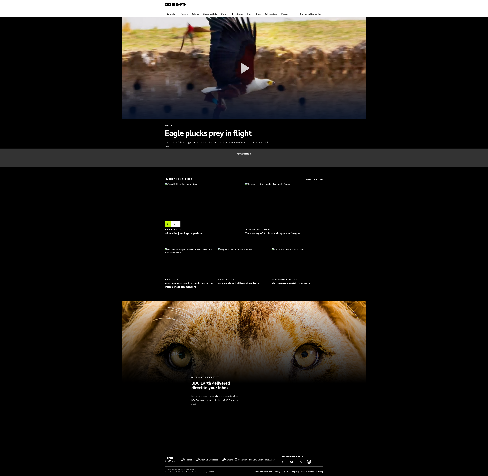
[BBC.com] (170, 459)
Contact (188, 459)
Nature (184, 14)
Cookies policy (293, 472)
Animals (171, 14)
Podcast (285, 14)
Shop (258, 14)
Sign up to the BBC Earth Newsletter (256, 459)
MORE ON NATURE (314, 179)
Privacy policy (279, 472)
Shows (240, 14)
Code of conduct (307, 472)
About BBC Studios (208, 459)
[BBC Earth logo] (175, 5)
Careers (229, 459)
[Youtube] (292, 461)
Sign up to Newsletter (310, 14)
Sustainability (210, 14)
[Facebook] (284, 461)
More (223, 14)
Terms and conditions (263, 472)
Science (195, 14)
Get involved (271, 14)
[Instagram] (309, 461)
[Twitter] (300, 461)
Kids (249, 14)
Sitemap (319, 472)
